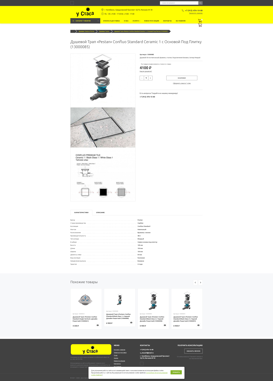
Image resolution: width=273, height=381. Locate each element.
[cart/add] (98, 325)
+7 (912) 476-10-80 (194, 10)
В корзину (182, 78)
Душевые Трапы (104, 31)
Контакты (117, 363)
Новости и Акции (119, 361)
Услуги (116, 358)
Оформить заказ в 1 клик (182, 83)
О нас (115, 355)
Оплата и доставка (120, 352)
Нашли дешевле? (146, 71)
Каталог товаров (119, 349)
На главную (117, 366)
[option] (86, 308)
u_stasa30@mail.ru (147, 353)
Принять (176, 372)
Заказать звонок (196, 13)
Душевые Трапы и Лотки (86, 31)
